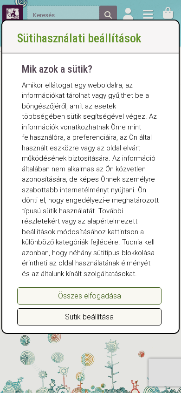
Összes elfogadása (89, 295)
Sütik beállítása (89, 316)
